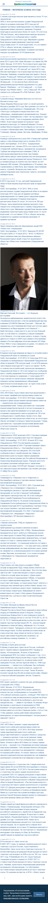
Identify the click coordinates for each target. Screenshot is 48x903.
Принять (39, 894)
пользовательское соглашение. (16, 898)
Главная (6, 10)
